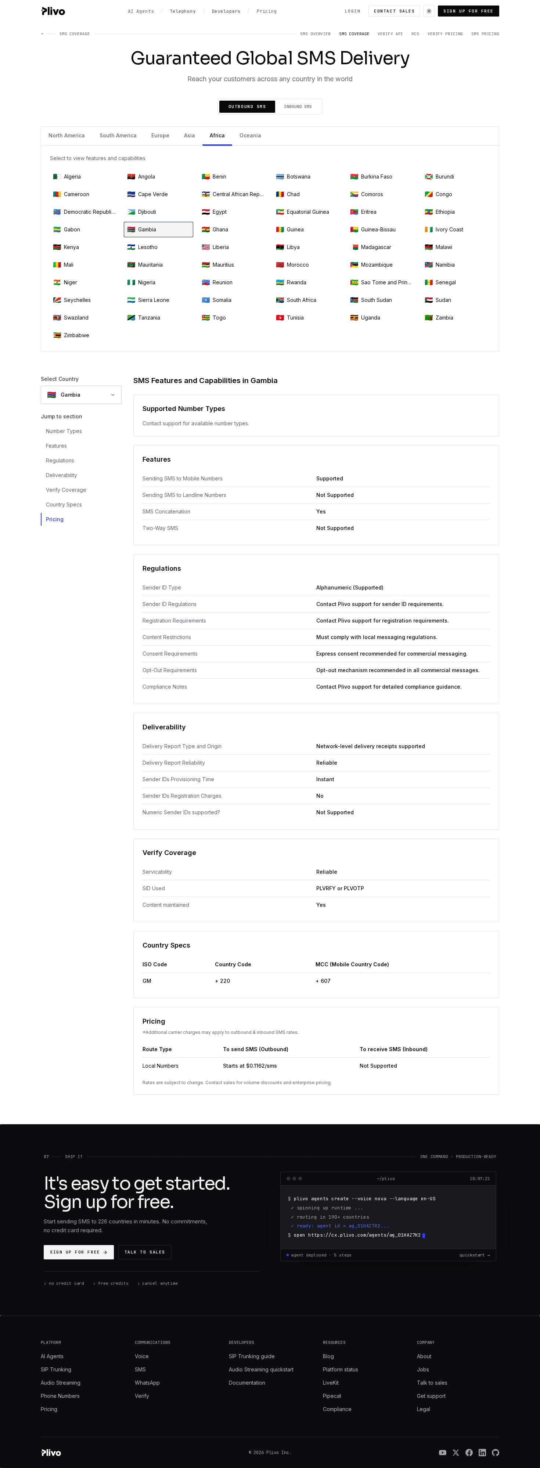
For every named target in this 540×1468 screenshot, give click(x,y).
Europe (160, 135)
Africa (217, 135)
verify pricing (445, 33)
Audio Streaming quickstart (261, 1369)
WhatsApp (147, 1382)
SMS (140, 1369)
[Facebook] (469, 1452)
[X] (456, 1452)
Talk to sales (145, 1252)
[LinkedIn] (482, 1452)
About (424, 1356)
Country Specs (64, 504)
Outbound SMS (247, 106)
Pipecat (332, 1396)
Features (56, 446)
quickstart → (475, 1255)
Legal (423, 1409)
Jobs (423, 1369)
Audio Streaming (60, 1382)
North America (66, 135)
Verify (142, 1396)
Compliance (337, 1409)
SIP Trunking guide (252, 1356)
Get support (431, 1396)
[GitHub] (495, 1452)
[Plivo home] (53, 11)
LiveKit (331, 1382)
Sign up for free (468, 11)
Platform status (340, 1369)
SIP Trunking (56, 1369)
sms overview (315, 33)
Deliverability (61, 475)
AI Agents (52, 1356)
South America (118, 135)
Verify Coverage (66, 490)
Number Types (64, 431)
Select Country (60, 379)
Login (353, 11)
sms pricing (485, 33)
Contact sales (394, 11)
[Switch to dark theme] (429, 11)
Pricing (55, 519)
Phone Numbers (60, 1396)
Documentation (247, 1382)
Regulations (60, 460)
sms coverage (354, 33)
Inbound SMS (298, 106)
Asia (189, 135)
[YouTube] (442, 1452)
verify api (390, 33)
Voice (142, 1356)
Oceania (250, 135)
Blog (328, 1356)
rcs (415, 33)
